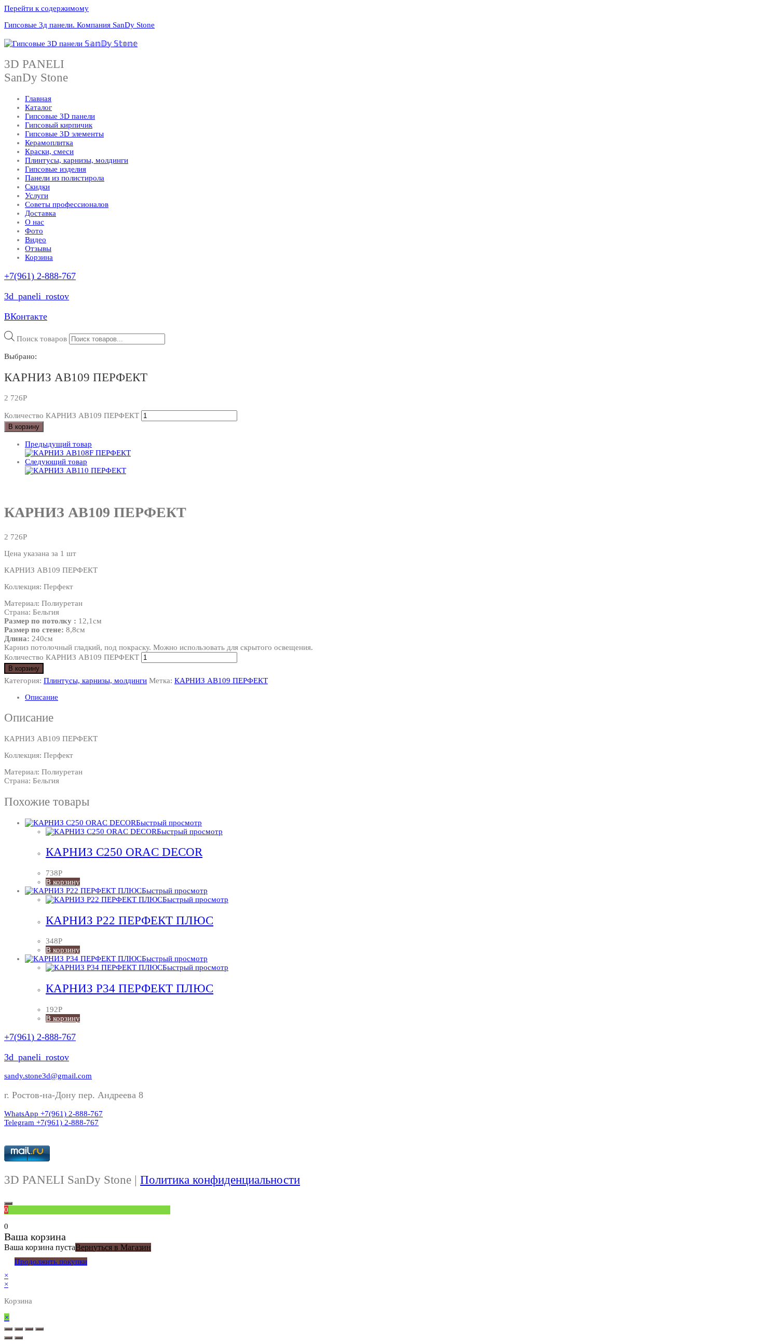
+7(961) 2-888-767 (40, 276)
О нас (34, 222)
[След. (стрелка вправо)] (19, 1337)
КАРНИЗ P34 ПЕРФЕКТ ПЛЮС (129, 988)
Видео (35, 239)
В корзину (23, 427)
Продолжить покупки (51, 1261)
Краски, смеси (49, 151)
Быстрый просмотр (169, 823)
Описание (41, 697)
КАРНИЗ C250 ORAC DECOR (124, 852)
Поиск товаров (42, 339)
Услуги (36, 195)
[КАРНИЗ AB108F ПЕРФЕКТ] (78, 453)
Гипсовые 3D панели (60, 116)
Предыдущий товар (58, 444)
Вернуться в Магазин (113, 1247)
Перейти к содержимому (46, 8)
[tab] (392, 697)
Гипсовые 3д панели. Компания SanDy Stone (79, 25)
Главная (38, 98)
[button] (48, 1076)
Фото (34, 231)
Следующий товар (56, 462)
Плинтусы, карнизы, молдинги (76, 160)
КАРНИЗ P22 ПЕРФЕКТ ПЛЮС (129, 920)
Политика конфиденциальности (220, 1179)
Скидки (37, 187)
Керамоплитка (49, 142)
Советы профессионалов (66, 204)
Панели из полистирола (64, 178)
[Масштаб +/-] (39, 1329)
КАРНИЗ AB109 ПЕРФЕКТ (221, 680)
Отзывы (38, 248)
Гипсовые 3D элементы (64, 134)
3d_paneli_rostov (36, 296)
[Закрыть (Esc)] (8, 1329)
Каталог (38, 107)
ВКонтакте (25, 316)
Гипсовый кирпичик (58, 125)
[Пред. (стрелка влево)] (8, 1337)
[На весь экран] (29, 1329)
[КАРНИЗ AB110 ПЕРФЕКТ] (75, 470)
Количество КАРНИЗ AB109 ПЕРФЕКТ (71, 415)
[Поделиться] (19, 1329)
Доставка (40, 213)
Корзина (39, 257)
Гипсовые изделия (55, 169)
